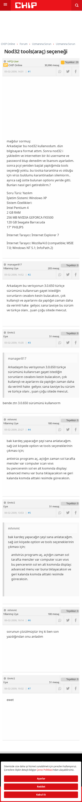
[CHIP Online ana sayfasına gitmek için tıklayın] (26, 7)
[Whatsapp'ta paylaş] (60, 71)
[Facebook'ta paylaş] (76, 71)
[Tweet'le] (68, 71)
